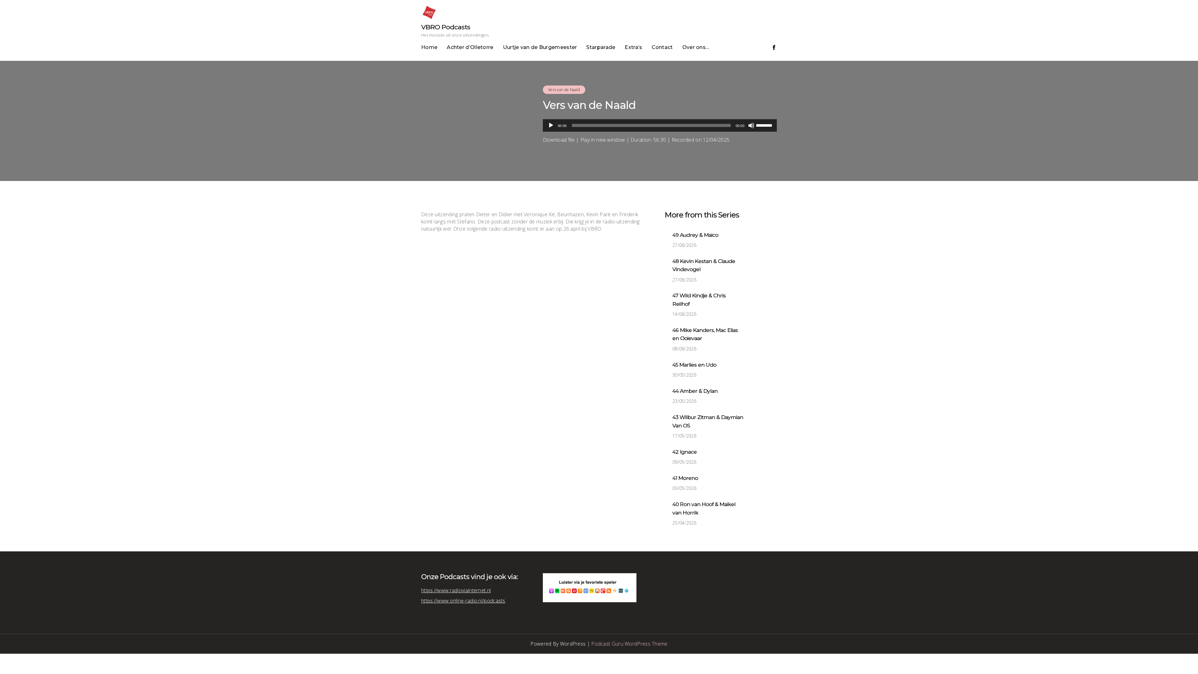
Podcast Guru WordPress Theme (629, 643)
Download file (559, 139)
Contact (662, 47)
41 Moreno (685, 478)
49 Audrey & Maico (695, 235)
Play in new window (602, 139)
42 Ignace (684, 452)
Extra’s (633, 47)
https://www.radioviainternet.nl (456, 590)
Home (429, 47)
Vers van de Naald (564, 89)
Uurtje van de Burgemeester (540, 47)
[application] (660, 125)
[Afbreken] (751, 125)
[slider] (765, 124)
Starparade (600, 47)
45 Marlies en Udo (694, 365)
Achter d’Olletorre (470, 47)
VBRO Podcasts (445, 27)
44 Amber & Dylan (695, 391)
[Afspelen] (551, 125)
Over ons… (695, 47)
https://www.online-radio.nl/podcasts (463, 600)
